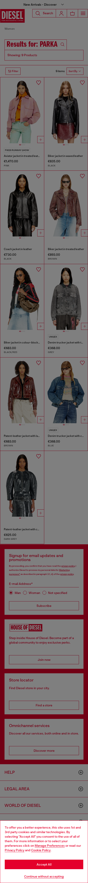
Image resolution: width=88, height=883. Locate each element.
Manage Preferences (50, 845)
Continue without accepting (44, 876)
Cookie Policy (41, 850)
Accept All (44, 864)
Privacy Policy (14, 850)
